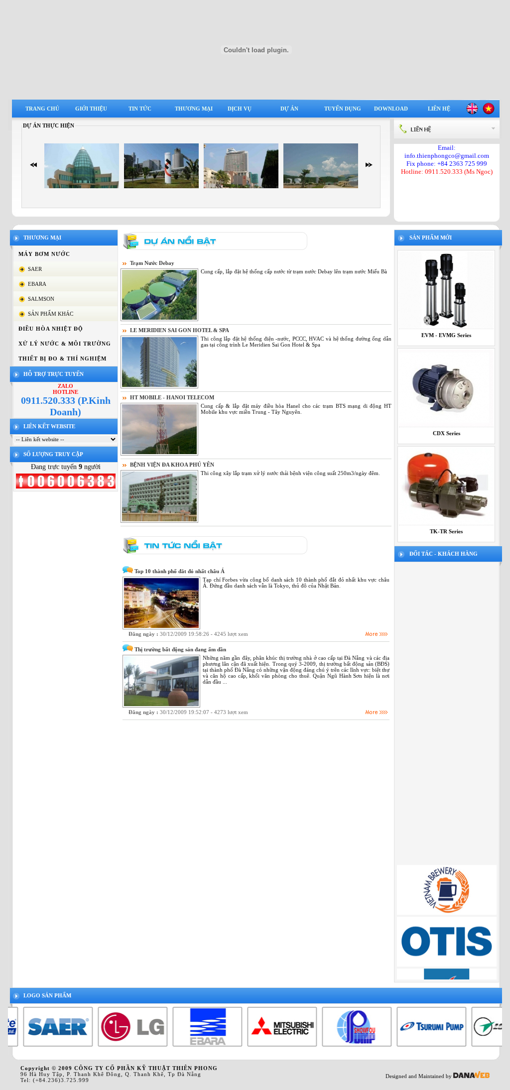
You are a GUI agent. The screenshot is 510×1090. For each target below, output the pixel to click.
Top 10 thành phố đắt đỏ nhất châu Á (179, 571)
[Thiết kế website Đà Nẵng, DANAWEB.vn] (471, 1076)
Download (391, 109)
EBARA (37, 284)
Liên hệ (439, 109)
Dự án (289, 109)
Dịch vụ (240, 109)
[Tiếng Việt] (489, 113)
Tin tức (139, 109)
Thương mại (194, 109)
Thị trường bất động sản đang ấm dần (180, 649)
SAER (35, 269)
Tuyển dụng (342, 109)
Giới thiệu (91, 109)
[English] (472, 113)
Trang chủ (42, 109)
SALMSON (41, 299)
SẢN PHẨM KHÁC (50, 314)
